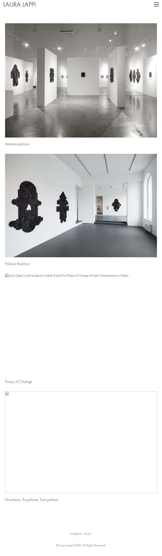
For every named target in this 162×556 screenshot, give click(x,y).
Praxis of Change (18, 381)
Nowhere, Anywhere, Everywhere (31, 499)
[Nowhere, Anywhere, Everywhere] (81, 442)
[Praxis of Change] (81, 324)
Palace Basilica (17, 263)
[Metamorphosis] (81, 80)
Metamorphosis (17, 144)
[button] (156, 4)
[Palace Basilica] (81, 205)
